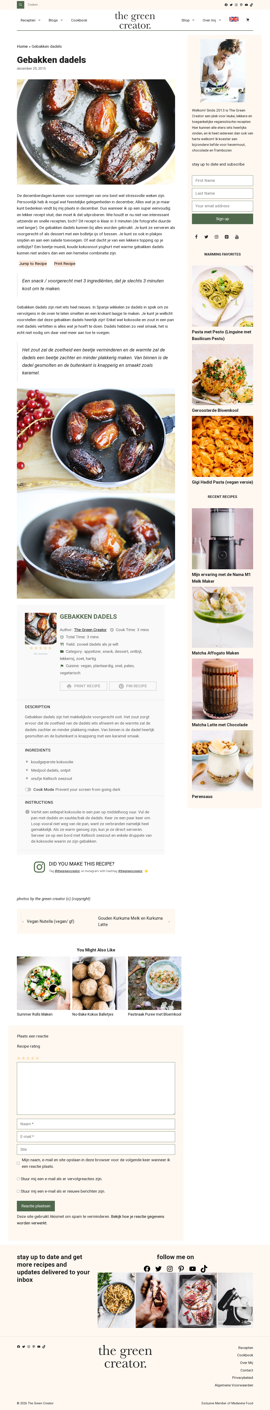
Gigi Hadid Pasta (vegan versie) (222, 482)
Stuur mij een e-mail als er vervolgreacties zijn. (61, 1178)
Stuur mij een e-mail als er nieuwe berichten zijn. (63, 1191)
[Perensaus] (222, 761)
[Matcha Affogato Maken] (222, 618)
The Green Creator (90, 629)
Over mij (209, 20)
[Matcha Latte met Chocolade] (222, 689)
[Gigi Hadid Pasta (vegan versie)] (222, 447)
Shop (185, 20)
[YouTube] (236, 237)
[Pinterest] (226, 237)
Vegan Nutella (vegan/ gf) (50, 921)
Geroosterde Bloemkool (215, 410)
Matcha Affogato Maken (215, 653)
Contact (246, 1370)
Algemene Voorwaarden (234, 1385)
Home (22, 46)
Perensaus (202, 796)
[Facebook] (196, 237)
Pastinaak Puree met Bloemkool (154, 1014)
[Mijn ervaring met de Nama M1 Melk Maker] (222, 539)
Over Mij (246, 1363)
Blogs (53, 20)
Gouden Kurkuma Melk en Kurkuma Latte (130, 921)
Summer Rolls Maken (35, 1014)
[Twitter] (206, 237)
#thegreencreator (130, 871)
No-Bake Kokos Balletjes (92, 1014)
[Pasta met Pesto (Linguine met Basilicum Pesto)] (222, 297)
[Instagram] (216, 237)
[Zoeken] (20, 5)
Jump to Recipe (33, 263)
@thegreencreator (67, 871)
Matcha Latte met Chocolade (220, 724)
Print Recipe (64, 263)
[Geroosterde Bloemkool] (222, 375)
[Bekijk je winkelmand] (247, 20)
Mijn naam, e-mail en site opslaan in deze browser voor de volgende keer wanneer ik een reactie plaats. (96, 1163)
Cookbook (79, 20)
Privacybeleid (242, 1377)
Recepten (28, 20)
